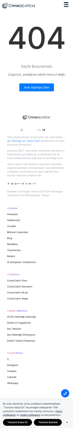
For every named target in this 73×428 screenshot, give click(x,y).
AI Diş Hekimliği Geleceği (21, 316)
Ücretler (11, 226)
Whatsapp (12, 383)
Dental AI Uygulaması (19, 322)
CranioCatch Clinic (17, 280)
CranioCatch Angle (17, 298)
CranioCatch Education (19, 286)
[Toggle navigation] (66, 5)
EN (39, 130)
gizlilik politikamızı (30, 414)
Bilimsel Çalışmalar (17, 232)
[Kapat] (67, 422)
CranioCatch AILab (17, 292)
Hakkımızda (13, 220)
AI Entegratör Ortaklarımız (21, 262)
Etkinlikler (12, 244)
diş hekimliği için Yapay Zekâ (23, 140)
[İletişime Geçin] (65, 393)
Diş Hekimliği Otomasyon (21, 334)
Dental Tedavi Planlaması (21, 340)
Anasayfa (12, 214)
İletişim (11, 256)
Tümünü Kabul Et (17, 422)
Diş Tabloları (14, 328)
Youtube (11, 371)
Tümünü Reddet (47, 422)
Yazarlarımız (14, 250)
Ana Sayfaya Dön (36, 87)
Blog (9, 238)
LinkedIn (11, 377)
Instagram (12, 365)
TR (43, 130)
